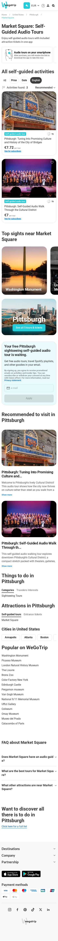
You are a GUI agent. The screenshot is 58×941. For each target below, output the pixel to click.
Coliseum (7, 708)
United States (18, 14)
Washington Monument (15, 655)
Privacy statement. (13, 380)
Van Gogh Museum (13, 694)
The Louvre (8, 670)
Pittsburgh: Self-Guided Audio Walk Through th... (29, 545)
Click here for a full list (14, 826)
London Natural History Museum (20, 665)
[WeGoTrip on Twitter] (40, 909)
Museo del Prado (11, 718)
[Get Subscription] (27, 5)
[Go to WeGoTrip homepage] (7, 5)
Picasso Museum (11, 660)
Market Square (8, 17)
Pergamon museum (13, 689)
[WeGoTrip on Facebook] (17, 909)
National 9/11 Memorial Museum (20, 699)
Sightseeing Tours (12, 595)
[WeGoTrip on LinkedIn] (48, 909)
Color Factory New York (15, 679)
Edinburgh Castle (11, 684)
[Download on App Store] (11, 874)
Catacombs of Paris (13, 723)
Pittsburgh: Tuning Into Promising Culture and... (27, 474)
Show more (7, 495)
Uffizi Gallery (9, 704)
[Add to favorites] (52, 95)
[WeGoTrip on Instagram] (9, 909)
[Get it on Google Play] (31, 874)
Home (4, 14)
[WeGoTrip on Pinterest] (25, 909)
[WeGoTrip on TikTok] (32, 909)
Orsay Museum (10, 713)
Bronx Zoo (7, 675)
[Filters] (5, 80)
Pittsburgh (33, 14)
